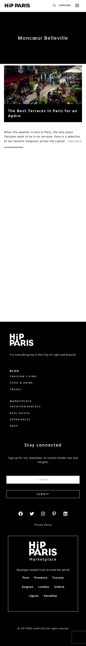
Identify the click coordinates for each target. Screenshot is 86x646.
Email (45, 479)
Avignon (27, 587)
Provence (40, 578)
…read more (74, 141)
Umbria (59, 587)
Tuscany (58, 578)
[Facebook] (20, 513)
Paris (25, 578)
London (43, 587)
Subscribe (65, 5)
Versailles (50, 596)
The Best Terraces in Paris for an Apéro (42, 113)
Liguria (34, 596)
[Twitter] (31, 513)
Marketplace (43, 559)
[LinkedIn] (65, 513)
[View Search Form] (54, 5)
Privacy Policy (43, 525)
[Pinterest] (54, 513)
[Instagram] (43, 513)
